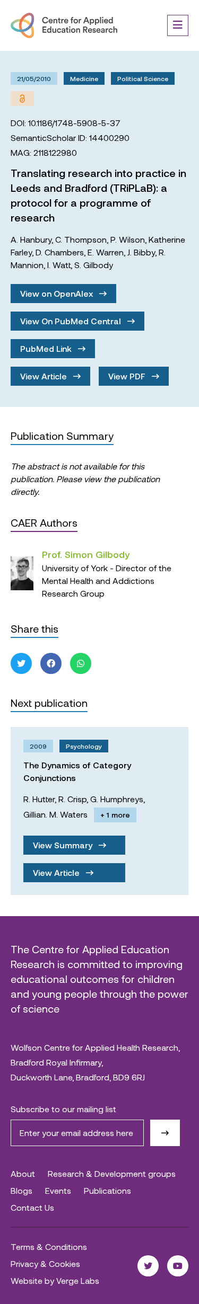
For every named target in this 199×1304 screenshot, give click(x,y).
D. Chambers (60, 252)
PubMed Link (47, 348)
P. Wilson (127, 239)
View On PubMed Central (71, 321)
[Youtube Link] (177, 1265)
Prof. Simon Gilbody (85, 554)
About (23, 1173)
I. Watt (59, 265)
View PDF (128, 376)
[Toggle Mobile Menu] (177, 25)
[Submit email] (165, 1133)
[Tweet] (21, 663)
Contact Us (32, 1207)
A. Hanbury (31, 239)
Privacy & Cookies (45, 1263)
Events (58, 1190)
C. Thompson (81, 239)
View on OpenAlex (57, 293)
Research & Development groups (112, 1173)
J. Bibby (141, 252)
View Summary (63, 845)
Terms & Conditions (49, 1246)
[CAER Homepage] (64, 25)
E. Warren (106, 252)
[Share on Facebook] (51, 663)
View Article (44, 376)
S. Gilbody (93, 265)
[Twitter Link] (148, 1265)
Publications (107, 1190)
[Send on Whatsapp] (80, 663)
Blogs (21, 1190)
